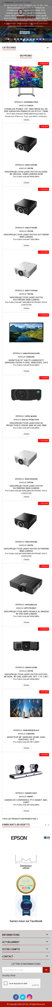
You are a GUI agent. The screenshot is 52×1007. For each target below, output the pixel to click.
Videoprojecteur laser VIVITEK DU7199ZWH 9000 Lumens (26, 298)
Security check (8, 975)
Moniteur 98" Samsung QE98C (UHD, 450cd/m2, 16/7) (26, 738)
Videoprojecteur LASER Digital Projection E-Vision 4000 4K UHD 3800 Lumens (26, 425)
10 (37, 39)
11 (40, 39)
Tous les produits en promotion (20, 819)
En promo (26, 55)
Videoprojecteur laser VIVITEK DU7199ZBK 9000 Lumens (26, 235)
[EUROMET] (19, 838)
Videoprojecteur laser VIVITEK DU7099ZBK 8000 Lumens (26, 549)
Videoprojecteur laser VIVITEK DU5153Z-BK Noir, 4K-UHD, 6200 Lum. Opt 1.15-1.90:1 (26, 675)
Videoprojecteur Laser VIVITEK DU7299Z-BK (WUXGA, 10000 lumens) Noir (26, 172)
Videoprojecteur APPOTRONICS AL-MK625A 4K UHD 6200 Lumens (26, 612)
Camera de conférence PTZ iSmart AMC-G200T (26, 801)
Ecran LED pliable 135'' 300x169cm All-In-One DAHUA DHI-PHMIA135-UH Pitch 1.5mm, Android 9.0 (26, 111)
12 (43, 39)
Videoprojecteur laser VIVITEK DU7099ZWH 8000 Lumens (26, 486)
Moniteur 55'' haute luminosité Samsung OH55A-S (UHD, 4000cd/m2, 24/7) (26, 361)
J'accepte (24, 32)
